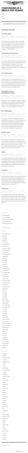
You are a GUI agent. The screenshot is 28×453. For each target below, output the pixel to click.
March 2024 (5, 266)
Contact (3, 18)
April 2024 (5, 264)
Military (18, 57)
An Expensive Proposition (9, 53)
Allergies (5, 353)
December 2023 (6, 272)
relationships (24, 37)
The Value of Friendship (8, 219)
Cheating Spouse (6, 370)
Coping (21, 36)
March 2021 (5, 299)
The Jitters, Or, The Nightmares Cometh (7, 92)
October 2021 (6, 284)
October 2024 (6, 252)
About (2, 16)
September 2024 (6, 254)
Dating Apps (5, 384)
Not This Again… (6, 34)
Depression (10, 96)
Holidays (3, 37)
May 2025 (5, 238)
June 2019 (5, 333)
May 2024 (5, 262)
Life (10, 37)
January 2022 (5, 278)
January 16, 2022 (4, 95)
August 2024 (5, 256)
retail (4, 427)
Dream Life (4, 188)
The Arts (4, 433)
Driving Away (5, 132)
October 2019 (6, 327)
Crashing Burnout (6, 221)
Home (2, 14)
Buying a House (6, 361)
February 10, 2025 (4, 36)
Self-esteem (8, 98)
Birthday (18, 95)
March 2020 (5, 317)
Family (25, 36)
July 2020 (5, 309)
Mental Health (6, 414)
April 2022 (5, 274)
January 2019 (5, 343)
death (23, 75)
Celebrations (21, 55)
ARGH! (3, 152)
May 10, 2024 (4, 75)
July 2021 (4, 290)
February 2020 (6, 319)
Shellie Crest (13, 36)
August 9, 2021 (4, 154)
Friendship (6, 76)
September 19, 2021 (5, 134)
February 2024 (6, 268)
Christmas (6, 57)
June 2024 (5, 260)
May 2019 (5, 335)
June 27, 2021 (4, 190)
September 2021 (6, 286)
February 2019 (6, 341)
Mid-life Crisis (14, 37)
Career (19, 36)
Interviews (5, 404)
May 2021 (5, 294)
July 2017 (5, 347)
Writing (6, 38)
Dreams (14, 96)
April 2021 (5, 296)
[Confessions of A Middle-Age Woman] (14, 2)
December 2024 (6, 248)
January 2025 (5, 246)
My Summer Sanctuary (8, 223)
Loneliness (5, 410)
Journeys (4, 170)
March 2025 (5, 242)
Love (4, 412)
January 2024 (6, 270)
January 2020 (6, 321)
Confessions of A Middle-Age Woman (12, 9)
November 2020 (6, 307)
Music (4, 422)
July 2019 (5, 331)
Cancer (17, 75)
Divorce (2, 136)
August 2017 (5, 345)
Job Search (7, 37)
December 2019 (6, 323)
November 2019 (6, 325)
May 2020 (5, 313)
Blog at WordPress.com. (5, 445)
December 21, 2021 (5, 113)
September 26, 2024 (5, 55)
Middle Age (19, 37)
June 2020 (5, 311)
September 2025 (6, 234)
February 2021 (6, 301)
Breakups (5, 359)
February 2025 (6, 244)
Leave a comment (11, 38)
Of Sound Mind (6, 215)
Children (2, 57)
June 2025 (5, 236)
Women (2, 38)
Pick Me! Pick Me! (7, 217)
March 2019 (5, 339)
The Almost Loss (6, 73)
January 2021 (5, 303)
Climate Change (6, 376)
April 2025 (5, 240)
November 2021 (6, 282)
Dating (4, 382)
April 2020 (5, 315)
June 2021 (5, 292)
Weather (4, 435)
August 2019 (5, 329)
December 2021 (6, 280)
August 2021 (5, 288)
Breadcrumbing (6, 357)
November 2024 (6, 250)
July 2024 (5, 258)
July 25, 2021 (3, 172)
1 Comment (19, 155)
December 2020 (6, 305)
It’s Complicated (6, 111)
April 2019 (5, 337)
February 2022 (6, 276)
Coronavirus (3, 173)
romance (5, 429)
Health (10, 76)
